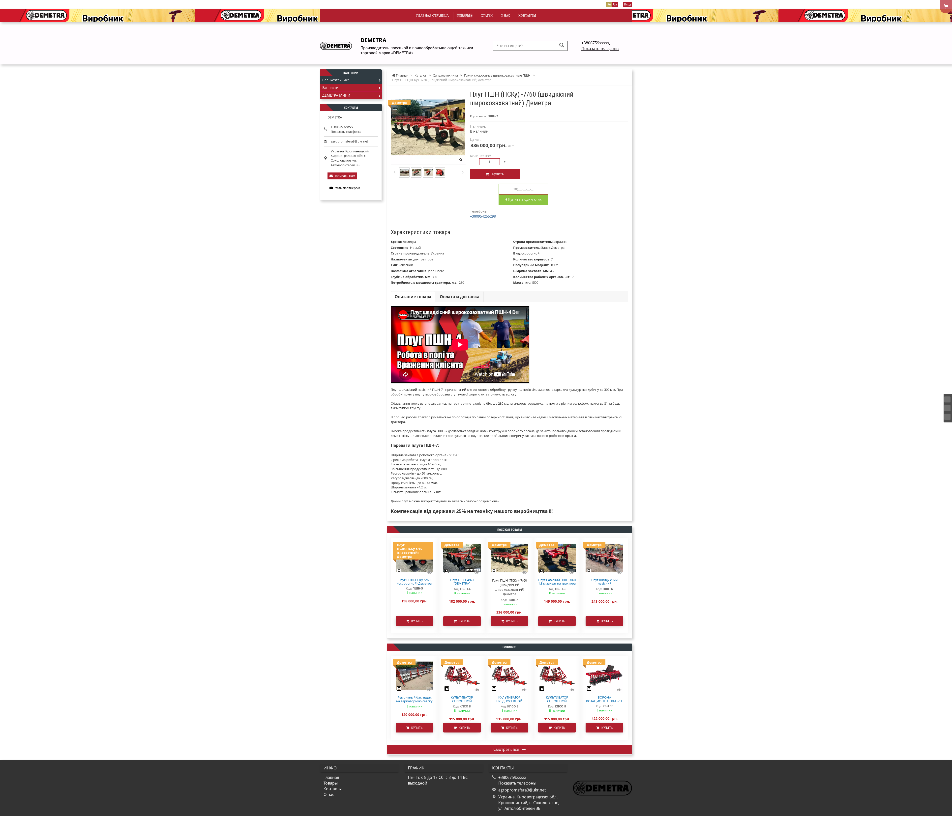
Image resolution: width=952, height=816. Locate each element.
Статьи (487, 15)
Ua (615, 4)
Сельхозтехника (336, 80)
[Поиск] (561, 45)
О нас (505, 15)
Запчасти (330, 87)
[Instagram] (947, 408)
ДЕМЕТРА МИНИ (336, 95)
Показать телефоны (600, 48)
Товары (464, 15)
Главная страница (432, 15)
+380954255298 (483, 216)
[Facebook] (947, 399)
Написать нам (344, 175)
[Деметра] (462, 557)
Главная (331, 777)
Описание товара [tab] (413, 296)
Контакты (527, 15)
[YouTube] (947, 417)
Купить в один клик (524, 199)
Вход (627, 4)
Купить (496, 173)
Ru (609, 4)
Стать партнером (346, 188)
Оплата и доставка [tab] (459, 296)
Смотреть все (506, 749)
